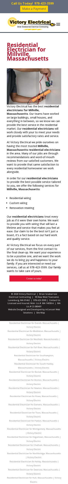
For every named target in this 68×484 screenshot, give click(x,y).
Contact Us (54, 300)
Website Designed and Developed (25, 309)
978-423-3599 (44, 3)
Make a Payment (34, 9)
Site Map (40, 312)
